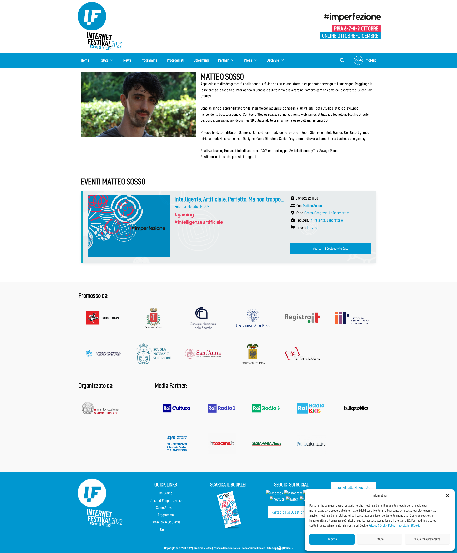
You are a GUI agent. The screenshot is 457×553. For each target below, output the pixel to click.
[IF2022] (100, 26)
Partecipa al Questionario (290, 512)
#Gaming (184, 214)
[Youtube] (277, 499)
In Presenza (317, 220)
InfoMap (370, 60)
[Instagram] (293, 493)
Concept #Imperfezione (166, 500)
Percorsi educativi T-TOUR (191, 206)
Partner (223, 60)
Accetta (332, 539)
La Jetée (207, 548)
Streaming (201, 60)
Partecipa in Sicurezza (166, 522)
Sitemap (272, 548)
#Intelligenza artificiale (198, 222)
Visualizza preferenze (427, 539)
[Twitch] (292, 499)
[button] (447, 495)
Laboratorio (335, 220)
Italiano (312, 227)
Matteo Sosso (312, 206)
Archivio (273, 60)
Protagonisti (175, 60)
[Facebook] (274, 493)
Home (85, 60)
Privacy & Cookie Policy (382, 525)
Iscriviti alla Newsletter (354, 487)
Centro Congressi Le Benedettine (327, 213)
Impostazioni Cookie (408, 525)
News (127, 60)
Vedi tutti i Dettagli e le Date (330, 248)
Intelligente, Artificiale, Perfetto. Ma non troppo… (229, 199)
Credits (198, 548)
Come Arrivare (165, 508)
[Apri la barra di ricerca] (342, 60)
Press (248, 60)
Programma (149, 60)
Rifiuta (380, 539)
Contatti (165, 530)
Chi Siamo (165, 493)
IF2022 (103, 60)
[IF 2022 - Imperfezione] (350, 26)
